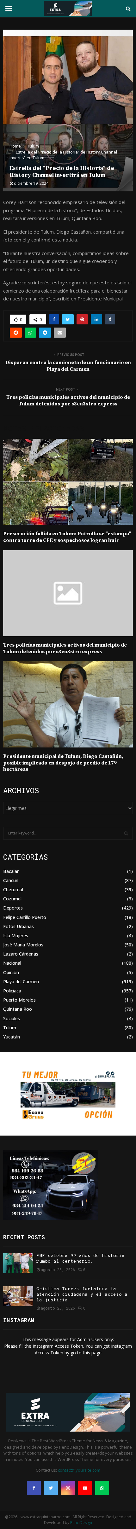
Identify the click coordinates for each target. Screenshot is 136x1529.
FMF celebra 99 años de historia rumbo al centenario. (80, 1258)
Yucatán (11, 1037)
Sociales (11, 1018)
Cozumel (12, 899)
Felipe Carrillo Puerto (24, 917)
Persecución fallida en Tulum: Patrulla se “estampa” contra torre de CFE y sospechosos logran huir (67, 537)
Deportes (13, 908)
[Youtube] (85, 1488)
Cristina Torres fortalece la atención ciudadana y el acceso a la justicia (81, 1294)
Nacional (12, 963)
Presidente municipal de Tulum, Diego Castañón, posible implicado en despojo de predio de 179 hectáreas (63, 763)
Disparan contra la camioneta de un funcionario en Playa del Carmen (68, 365)
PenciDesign (81, 1522)
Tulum (9, 1028)
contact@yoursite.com (79, 1470)
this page (92, 1353)
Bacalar (11, 871)
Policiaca (12, 991)
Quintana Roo (17, 1009)
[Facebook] (34, 1488)
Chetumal (13, 889)
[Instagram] (68, 1488)
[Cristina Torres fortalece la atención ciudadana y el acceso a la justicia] (18, 1296)
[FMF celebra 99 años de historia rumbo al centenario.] (18, 1263)
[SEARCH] (126, 833)
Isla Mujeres (15, 936)
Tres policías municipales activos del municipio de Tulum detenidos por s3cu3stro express (68, 400)
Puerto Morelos (19, 1000)
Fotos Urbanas (18, 926)
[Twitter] (51, 1488)
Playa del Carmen (21, 982)
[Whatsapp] (102, 1488)
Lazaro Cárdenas (20, 954)
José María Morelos (23, 945)
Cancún (10, 880)
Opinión (11, 972)
